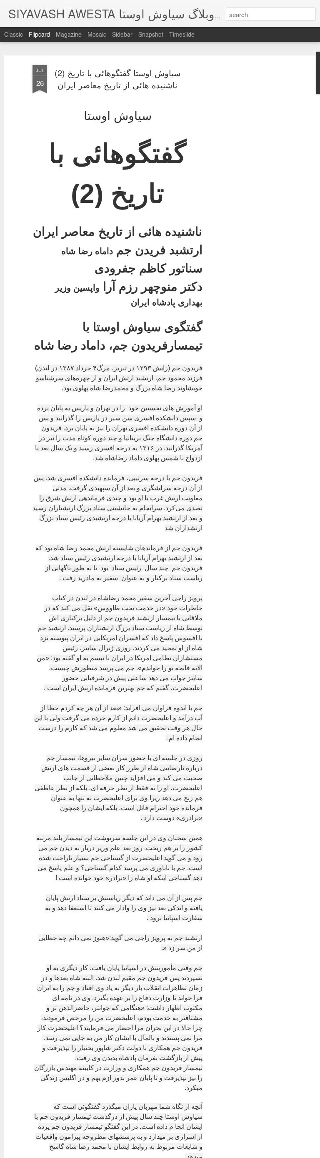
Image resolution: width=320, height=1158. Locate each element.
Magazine (69, 34)
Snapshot (150, 34)
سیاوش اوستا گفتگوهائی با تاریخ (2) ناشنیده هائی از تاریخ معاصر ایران (118, 79)
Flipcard (39, 34)
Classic (13, 34)
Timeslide (182, 34)
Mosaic (97, 34)
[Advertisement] (248, 196)
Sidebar (122, 34)
